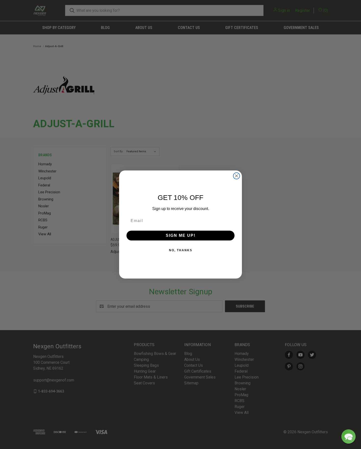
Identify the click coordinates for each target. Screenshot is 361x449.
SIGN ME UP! (180, 235)
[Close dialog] (236, 176)
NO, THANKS (180, 250)
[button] (348, 436)
